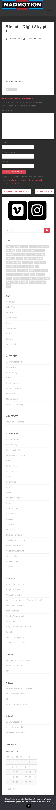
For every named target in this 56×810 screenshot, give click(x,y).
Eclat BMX (10, 307)
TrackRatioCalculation (15, 540)
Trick (32, 282)
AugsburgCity (22, 246)
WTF (14, 90)
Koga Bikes (11, 482)
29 (26, 782)
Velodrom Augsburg (15, 550)
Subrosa (9, 339)
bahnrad (33, 246)
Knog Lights (11, 317)
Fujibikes (10, 266)
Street (29, 278)
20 (17, 777)
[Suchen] (47, 230)
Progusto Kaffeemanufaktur (18, 626)
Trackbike (23, 282)
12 (13, 772)
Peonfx (9, 503)
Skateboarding (19, 278)
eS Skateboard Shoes (15, 665)
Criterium (10, 258)
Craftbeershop (38, 254)
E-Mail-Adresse (8, 152)
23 (30, 777)
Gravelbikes (22, 270)
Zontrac (9, 566)
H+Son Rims (11, 466)
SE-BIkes (10, 333)
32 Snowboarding (14, 361)
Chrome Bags (12, 372)
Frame (37, 262)
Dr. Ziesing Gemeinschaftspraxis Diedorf (24, 600)
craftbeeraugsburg (23, 254)
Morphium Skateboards (16, 704)
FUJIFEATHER (21, 266)
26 (13, 782)
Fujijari (30, 266)
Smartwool (11, 393)
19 (13, 777)
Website (5, 161)
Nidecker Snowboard (15, 732)
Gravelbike (11, 270)
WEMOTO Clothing (14, 404)
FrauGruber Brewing (15, 421)
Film (24, 262)
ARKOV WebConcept (15, 584)
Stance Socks (12, 399)
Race (32, 274)
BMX (18, 250)
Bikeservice (43, 246)
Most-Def (10, 621)
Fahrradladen (36, 258)
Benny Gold (11, 367)
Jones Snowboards (14, 727)
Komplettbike (42, 270)
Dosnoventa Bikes (14, 450)
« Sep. (8, 789)
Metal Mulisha (12, 383)
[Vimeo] (17, 210)
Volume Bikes (12, 344)
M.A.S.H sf (10, 487)
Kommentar (8, 110)
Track (15, 282)
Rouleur (9, 519)
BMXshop (35, 250)
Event (27, 258)
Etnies (9, 671)
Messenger (11, 274)
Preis (26, 274)
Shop (9, 278)
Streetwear (38, 278)
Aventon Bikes (12, 439)
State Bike (10, 529)
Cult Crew (10, 302)
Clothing (10, 254)
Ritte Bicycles (12, 508)
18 (8, 777)
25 (8, 782)
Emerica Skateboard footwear (19, 660)
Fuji (43, 262)
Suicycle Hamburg (14, 535)
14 (21, 772)
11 (8, 772)
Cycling (19, 258)
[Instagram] (37, 210)
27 (17, 782)
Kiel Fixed (10, 471)
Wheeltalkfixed (12, 561)
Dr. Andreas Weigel (14, 595)
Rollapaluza (11, 513)
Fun (37, 266)
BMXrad (26, 250)
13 (17, 772)
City (42, 250)
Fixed (39, 39)
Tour (9, 282)
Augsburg (11, 246)
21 (21, 777)
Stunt (47, 278)
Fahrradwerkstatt (13, 262)
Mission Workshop (14, 388)
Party (20, 274)
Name (4, 142)
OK (28, 806)
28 (21, 782)
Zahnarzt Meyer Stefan (16, 642)
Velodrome (40, 282)
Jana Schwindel (12, 610)
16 (30, 772)
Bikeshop (10, 250)
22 (26, 777)
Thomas (29, 39)
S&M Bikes (11, 328)
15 (26, 772)
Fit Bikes (10, 312)
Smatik (9, 632)
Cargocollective (13, 589)
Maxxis (9, 323)
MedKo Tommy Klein (15, 616)
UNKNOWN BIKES (14, 545)
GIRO (8, 377)
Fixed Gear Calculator (15, 455)
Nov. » (16, 789)
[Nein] (52, 802)
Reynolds (40, 274)
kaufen (32, 270)
